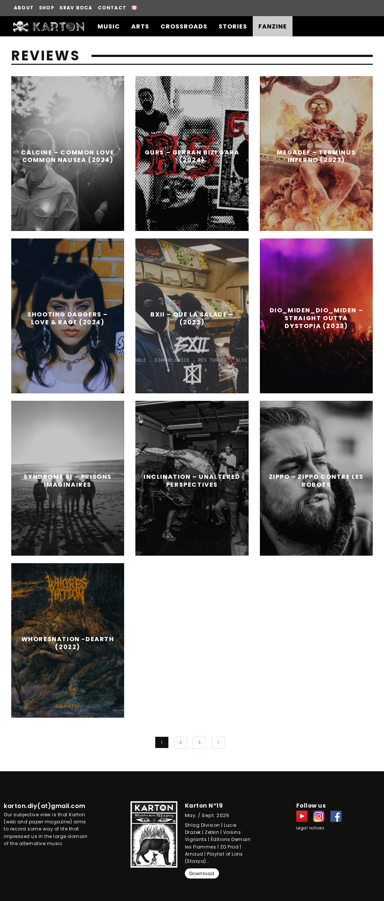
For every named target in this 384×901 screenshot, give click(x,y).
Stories (233, 26)
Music (109, 26)
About (24, 7)
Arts (140, 26)
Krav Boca (76, 7)
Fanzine (272, 26)
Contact (112, 7)
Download (201, 873)
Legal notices (310, 828)
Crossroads (183, 26)
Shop (46, 7)
